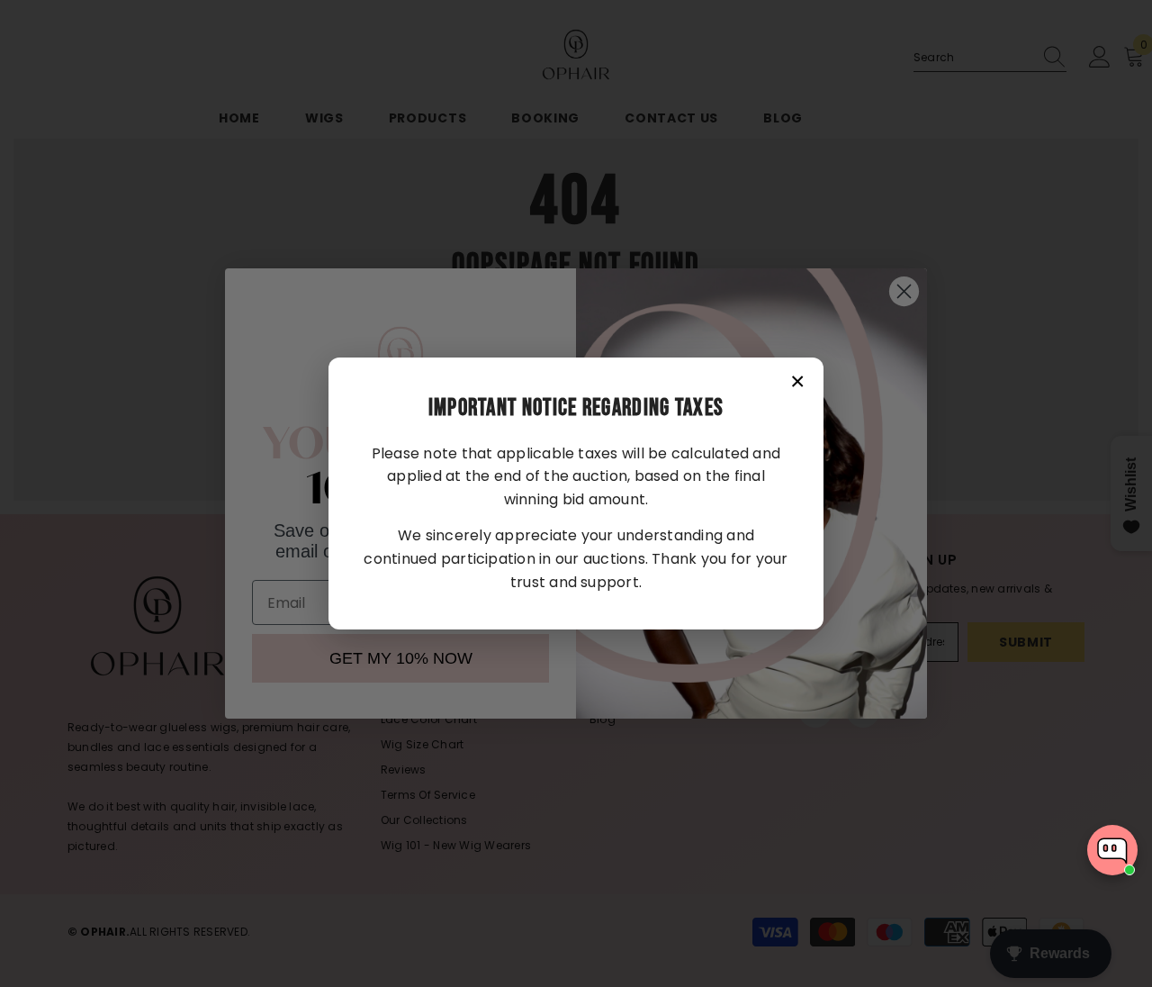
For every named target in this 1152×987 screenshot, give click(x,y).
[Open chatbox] (1112, 850)
